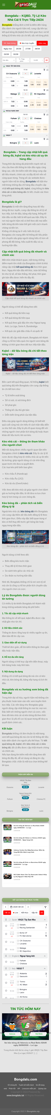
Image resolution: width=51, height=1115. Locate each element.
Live (16, 912)
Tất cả (7, 912)
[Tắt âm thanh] (46, 60)
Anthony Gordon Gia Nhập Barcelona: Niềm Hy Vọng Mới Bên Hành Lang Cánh (29, 851)
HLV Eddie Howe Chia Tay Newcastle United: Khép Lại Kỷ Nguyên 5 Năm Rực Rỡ (30, 875)
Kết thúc (24, 912)
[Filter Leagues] (45, 907)
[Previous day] (5, 907)
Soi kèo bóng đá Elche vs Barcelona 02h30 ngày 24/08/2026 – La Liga (30, 863)
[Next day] (28, 907)
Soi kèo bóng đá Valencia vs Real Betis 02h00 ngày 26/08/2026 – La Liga (29, 826)
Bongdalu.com (25, 1079)
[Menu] (3, 4)
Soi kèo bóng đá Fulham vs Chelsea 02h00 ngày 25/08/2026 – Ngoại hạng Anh (30, 839)
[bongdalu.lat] (25, 4)
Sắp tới (34, 912)
